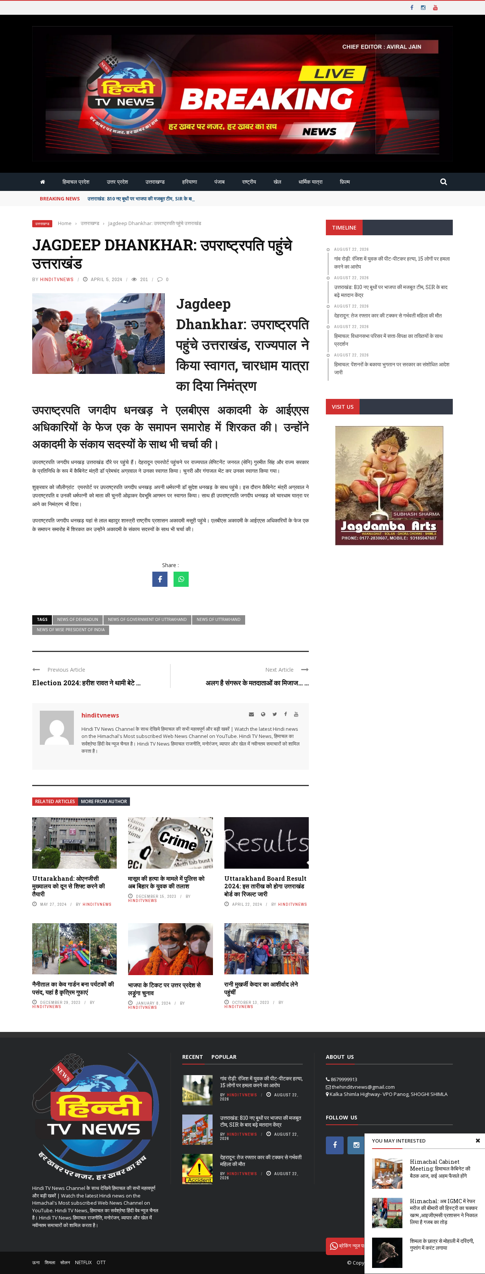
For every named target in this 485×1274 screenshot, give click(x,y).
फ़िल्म (345, 181)
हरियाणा (189, 181)
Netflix (83, 1262)
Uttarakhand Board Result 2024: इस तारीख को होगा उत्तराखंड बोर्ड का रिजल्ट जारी (265, 886)
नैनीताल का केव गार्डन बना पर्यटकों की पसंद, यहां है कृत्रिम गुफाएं (73, 988)
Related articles (55, 801)
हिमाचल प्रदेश (76, 181)
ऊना (36, 1262)
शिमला (50, 1262)
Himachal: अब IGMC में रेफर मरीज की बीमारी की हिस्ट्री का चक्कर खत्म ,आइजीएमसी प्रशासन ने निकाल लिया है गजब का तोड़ (443, 1211)
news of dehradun (77, 619)
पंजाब (219, 181)
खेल (277, 181)
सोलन (65, 1262)
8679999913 (344, 1079)
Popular (223, 1056)
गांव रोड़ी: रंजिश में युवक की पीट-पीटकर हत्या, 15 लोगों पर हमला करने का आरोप (261, 1082)
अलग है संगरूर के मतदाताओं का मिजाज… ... (257, 682)
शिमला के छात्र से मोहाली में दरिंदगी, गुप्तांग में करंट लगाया (442, 1244)
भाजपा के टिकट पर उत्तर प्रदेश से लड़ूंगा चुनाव (164, 989)
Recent (192, 1056)
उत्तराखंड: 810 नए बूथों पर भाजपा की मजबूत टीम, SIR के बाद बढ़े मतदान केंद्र (156, 198)
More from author (104, 801)
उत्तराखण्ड (155, 181)
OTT (101, 1262)
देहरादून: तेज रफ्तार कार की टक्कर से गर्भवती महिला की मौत (261, 1161)
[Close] (478, 1140)
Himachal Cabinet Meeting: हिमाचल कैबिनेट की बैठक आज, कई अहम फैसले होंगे (440, 1168)
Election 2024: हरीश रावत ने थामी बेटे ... (86, 682)
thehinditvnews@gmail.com (363, 1086)
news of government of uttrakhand (147, 619)
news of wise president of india (71, 629)
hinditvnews (57, 279)
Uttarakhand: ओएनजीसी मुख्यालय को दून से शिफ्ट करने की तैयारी (68, 886)
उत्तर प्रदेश (117, 181)
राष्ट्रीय (249, 181)
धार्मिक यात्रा (310, 181)
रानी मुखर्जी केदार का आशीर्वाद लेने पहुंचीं (261, 988)
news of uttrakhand (219, 619)
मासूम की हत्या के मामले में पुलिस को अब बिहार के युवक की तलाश (166, 882)
